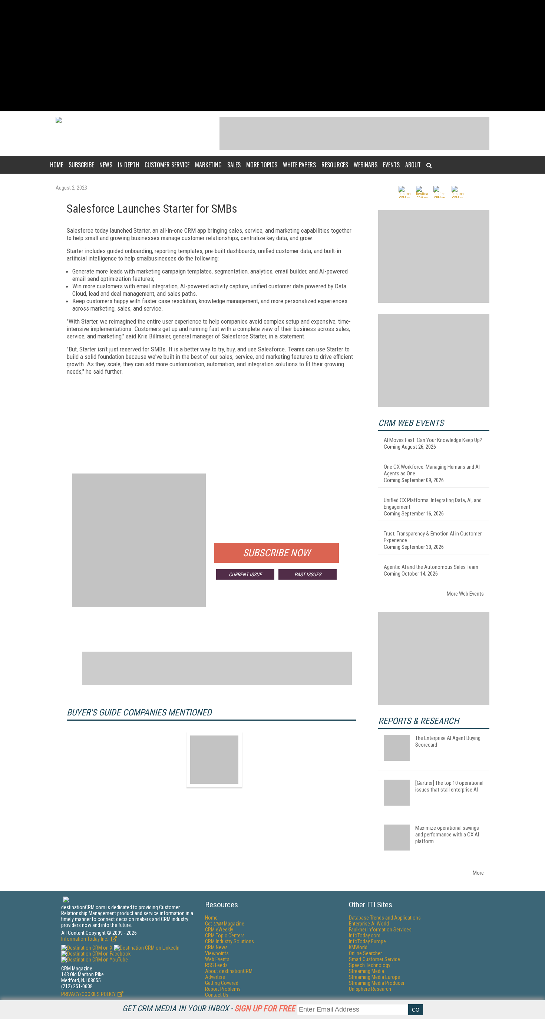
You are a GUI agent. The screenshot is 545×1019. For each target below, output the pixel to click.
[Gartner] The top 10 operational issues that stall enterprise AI (449, 786)
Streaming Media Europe (374, 977)
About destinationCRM (228, 971)
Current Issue (245, 574)
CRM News (216, 947)
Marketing (208, 164)
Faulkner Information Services (380, 930)
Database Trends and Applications (385, 918)
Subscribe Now (276, 553)
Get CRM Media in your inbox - (208, 1008)
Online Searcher (365, 953)
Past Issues (307, 574)
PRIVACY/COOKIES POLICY (88, 994)
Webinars (365, 164)
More (478, 872)
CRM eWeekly (219, 930)
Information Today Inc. (85, 939)
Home (56, 164)
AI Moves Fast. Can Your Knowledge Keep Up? (433, 440)
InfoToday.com (364, 935)
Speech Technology (369, 965)
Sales (234, 164)
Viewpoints (217, 953)
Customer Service (167, 164)
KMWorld (358, 947)
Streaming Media (366, 971)
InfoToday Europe (367, 941)
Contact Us (216, 995)
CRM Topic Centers (225, 935)
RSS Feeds (216, 965)
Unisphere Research (370, 989)
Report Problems (223, 989)
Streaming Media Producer (376, 983)
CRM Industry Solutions (229, 941)
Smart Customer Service (374, 959)
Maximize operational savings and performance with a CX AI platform (447, 835)
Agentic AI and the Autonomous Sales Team (431, 567)
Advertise (215, 977)
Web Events (217, 959)
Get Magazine (224, 924)
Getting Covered (221, 983)
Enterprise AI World (369, 924)
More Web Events (465, 593)
